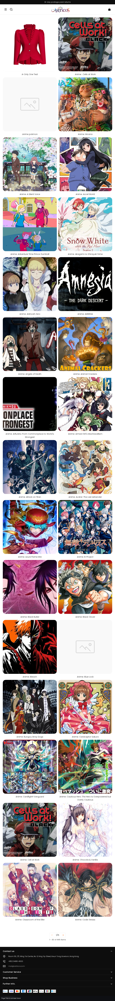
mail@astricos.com (16, 966)
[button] (5, 9)
